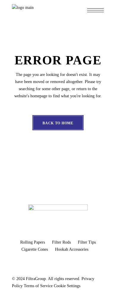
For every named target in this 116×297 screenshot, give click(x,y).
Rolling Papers (33, 242)
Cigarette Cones (35, 249)
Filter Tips (87, 242)
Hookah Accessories (71, 249)
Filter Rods (62, 242)
